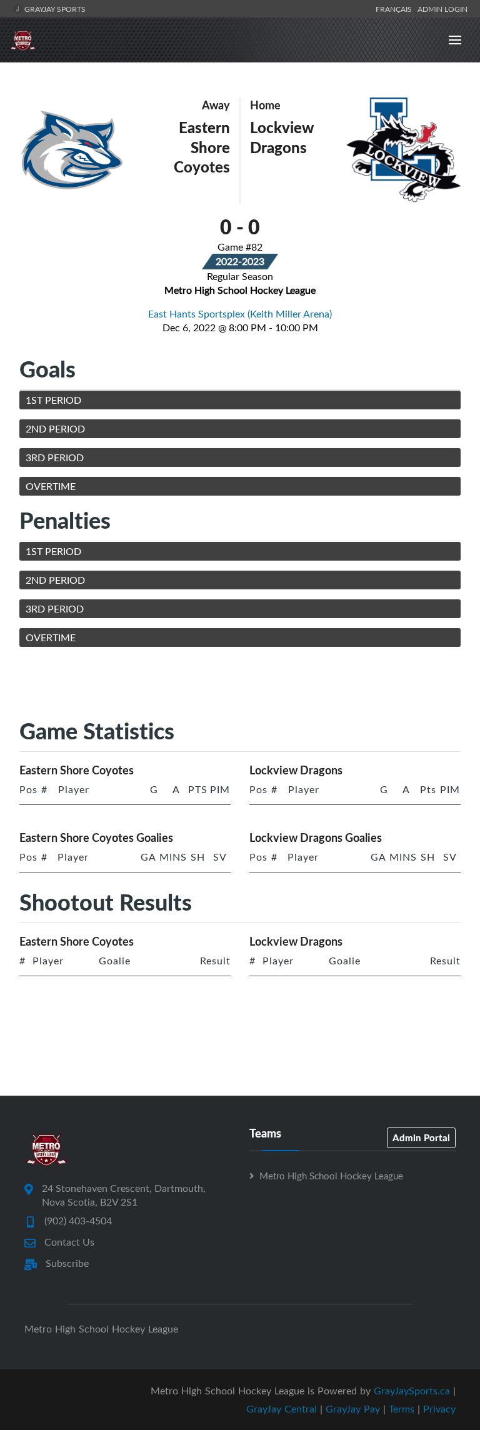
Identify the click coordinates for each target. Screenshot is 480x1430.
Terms (401, 1409)
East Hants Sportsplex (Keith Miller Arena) (240, 314)
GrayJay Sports (54, 9)
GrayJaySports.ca (412, 1391)
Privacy (439, 1409)
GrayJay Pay (353, 1409)
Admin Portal (421, 1137)
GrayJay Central (281, 1409)
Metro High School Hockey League (331, 1175)
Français (396, 9)
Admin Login (443, 9)
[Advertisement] (246, 685)
